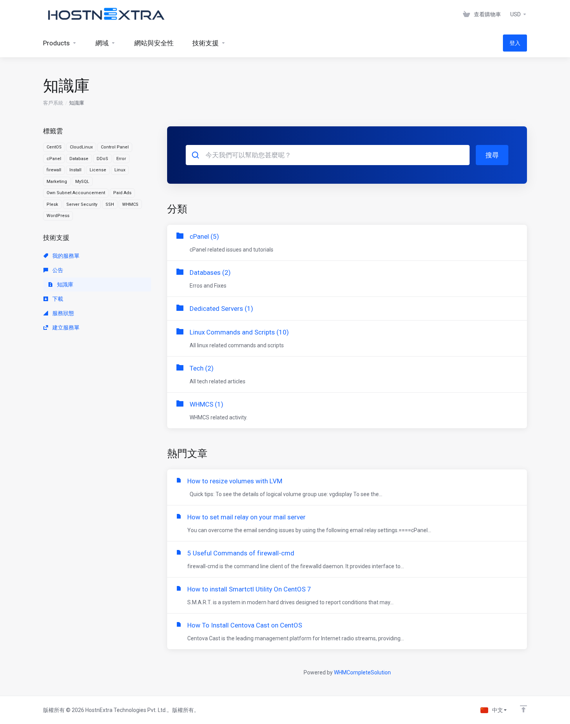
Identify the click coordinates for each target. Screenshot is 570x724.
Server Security (81, 204)
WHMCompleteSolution (362, 672)
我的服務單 (65, 256)
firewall (54, 169)
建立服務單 (65, 327)
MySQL (82, 181)
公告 (57, 270)
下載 (57, 299)
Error (121, 158)
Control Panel (115, 147)
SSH (109, 204)
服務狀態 (62, 313)
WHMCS (130, 204)
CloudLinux (81, 147)
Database (78, 158)
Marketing (57, 181)
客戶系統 (53, 103)
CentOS (54, 147)
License (98, 169)
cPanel (54, 158)
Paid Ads (122, 192)
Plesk (52, 204)
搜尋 (492, 155)
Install (75, 169)
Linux (119, 169)
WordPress (58, 215)
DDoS (102, 158)
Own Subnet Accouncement (76, 192)
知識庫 (64, 284)
